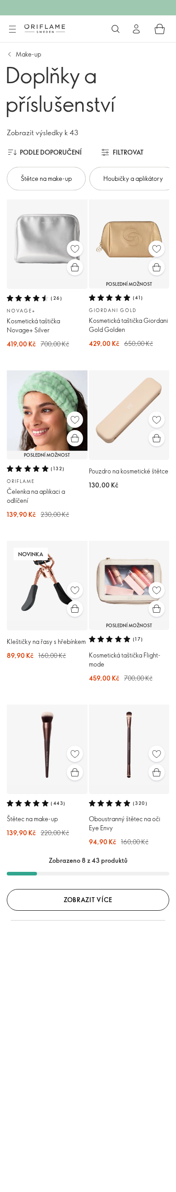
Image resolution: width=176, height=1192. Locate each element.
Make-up (28, 54)
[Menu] (12, 29)
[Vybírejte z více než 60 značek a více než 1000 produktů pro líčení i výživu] (115, 29)
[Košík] (159, 28)
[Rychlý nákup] (75, 267)
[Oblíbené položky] (75, 249)
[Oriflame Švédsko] (44, 28)
